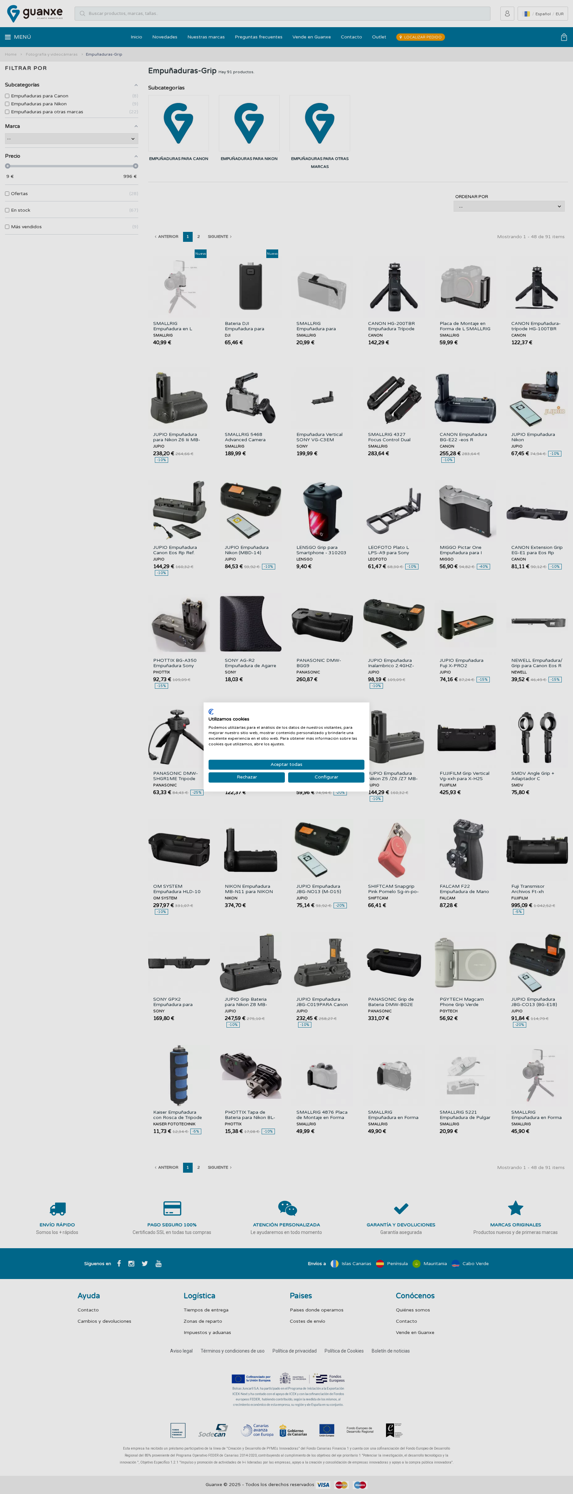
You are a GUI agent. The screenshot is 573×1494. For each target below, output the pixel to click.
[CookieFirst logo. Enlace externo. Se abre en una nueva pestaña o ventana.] (211, 712)
